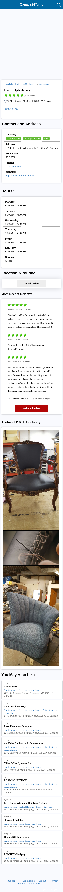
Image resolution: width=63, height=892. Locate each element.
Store (46, 138)
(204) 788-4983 (11, 109)
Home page (11, 880)
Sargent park (44, 84)
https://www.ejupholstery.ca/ (20, 175)
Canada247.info (31, 4)
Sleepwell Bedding (14, 820)
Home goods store (32, 138)
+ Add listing (28, 880)
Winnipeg (33, 84)
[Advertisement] (31, 43)
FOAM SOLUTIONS (15, 780)
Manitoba (9, 84)
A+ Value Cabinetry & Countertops (23, 743)
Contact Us (35, 883)
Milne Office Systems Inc (17, 763)
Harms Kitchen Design (16, 837)
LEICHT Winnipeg (14, 854)
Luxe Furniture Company (18, 726)
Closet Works (11, 686)
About (42, 880)
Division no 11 (21, 84)
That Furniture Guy (15, 706)
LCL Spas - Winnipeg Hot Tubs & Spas (25, 803)
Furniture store (13, 138)
